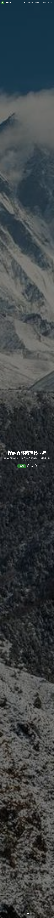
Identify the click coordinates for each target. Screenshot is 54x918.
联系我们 (50, 2)
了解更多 (32, 466)
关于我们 (44, 2)
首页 (25, 2)
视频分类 (37, 2)
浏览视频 (22, 466)
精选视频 (30, 2)
